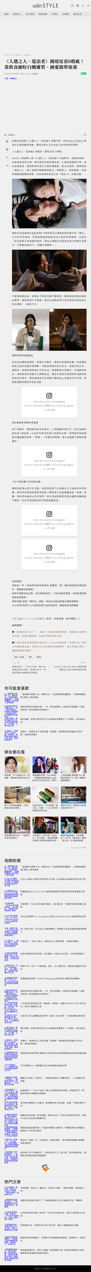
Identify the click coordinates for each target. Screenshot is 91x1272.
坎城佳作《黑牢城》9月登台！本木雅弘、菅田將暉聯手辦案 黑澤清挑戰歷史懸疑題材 (45, 838)
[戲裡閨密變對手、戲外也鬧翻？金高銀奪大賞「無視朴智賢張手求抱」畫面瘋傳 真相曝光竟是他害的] (11, 1253)
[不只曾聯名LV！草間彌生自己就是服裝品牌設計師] (11, 1069)
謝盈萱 (39, 657)
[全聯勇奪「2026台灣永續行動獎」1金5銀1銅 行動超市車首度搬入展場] (11, 907)
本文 (16, 618)
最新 (6, 14)
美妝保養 (43, 14)
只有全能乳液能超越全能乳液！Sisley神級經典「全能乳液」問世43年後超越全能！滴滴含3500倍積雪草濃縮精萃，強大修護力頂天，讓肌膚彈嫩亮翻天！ (49, 646)
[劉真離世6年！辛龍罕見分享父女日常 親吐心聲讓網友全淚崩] (11, 1228)
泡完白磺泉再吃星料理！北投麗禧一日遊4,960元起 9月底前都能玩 (52, 953)
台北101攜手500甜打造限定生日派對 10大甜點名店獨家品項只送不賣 (53, 879)
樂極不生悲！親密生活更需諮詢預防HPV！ (73, 806)
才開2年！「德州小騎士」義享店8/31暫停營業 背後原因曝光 (49, 941)
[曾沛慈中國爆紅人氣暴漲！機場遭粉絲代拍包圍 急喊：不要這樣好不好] (11, 1106)
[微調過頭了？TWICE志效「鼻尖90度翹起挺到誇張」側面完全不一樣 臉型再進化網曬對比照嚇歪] (11, 1094)
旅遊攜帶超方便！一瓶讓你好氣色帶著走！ (17, 836)
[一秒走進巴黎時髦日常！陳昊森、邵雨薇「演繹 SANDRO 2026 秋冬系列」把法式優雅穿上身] (11, 1007)
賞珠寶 (65, 14)
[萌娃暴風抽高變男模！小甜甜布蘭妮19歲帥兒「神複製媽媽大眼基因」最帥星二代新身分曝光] (11, 1131)
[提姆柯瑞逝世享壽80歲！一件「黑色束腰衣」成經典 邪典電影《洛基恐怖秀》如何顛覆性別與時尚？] (11, 710)
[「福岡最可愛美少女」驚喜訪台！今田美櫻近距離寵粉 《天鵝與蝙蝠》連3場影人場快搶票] (11, 697)
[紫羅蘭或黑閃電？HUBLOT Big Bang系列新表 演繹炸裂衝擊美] (11, 982)
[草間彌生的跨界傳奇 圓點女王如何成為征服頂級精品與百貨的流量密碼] (11, 1056)
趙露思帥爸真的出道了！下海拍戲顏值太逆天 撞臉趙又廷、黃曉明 (51, 1200)
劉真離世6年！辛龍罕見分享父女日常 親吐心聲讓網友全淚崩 (49, 1225)
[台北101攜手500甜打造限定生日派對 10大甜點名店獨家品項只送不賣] (11, 882)
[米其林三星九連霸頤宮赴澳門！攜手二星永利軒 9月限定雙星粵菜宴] (11, 1019)
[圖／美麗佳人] (45, 104)
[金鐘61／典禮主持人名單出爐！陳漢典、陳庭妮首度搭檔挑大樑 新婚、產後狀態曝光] (11, 735)
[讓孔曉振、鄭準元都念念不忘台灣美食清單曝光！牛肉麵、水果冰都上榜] (11, 722)
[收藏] (7, 157)
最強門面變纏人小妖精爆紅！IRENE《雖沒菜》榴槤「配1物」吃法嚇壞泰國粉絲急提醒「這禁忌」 (73, 838)
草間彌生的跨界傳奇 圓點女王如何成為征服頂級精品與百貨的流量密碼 (53, 1053)
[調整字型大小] (7, 165)
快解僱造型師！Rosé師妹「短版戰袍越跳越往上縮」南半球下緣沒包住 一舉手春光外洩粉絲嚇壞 (45, 778)
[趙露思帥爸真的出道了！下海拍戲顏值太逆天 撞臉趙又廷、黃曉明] (11, 1204)
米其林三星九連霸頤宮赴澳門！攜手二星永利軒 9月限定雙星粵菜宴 (52, 1015)
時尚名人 (17, 14)
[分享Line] (7, 149)
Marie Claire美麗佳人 (34, 618)
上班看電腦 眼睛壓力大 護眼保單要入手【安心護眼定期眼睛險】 (73, 778)
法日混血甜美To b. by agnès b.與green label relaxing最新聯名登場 (53, 916)
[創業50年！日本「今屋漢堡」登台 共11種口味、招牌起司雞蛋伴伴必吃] (11, 969)
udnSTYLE (8, 55)
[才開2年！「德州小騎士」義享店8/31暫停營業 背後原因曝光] (11, 944)
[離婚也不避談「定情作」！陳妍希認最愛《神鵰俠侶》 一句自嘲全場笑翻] (11, 1081)
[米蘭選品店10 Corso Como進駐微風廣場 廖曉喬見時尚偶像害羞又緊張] (11, 895)
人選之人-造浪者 (19, 657)
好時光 (55, 14)
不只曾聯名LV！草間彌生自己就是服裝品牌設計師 (43, 1065)
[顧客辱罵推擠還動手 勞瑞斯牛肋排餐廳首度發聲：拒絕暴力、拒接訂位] (11, 1241)
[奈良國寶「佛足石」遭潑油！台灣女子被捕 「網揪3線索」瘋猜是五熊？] (11, 1191)
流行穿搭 (30, 14)
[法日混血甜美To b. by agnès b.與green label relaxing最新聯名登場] (11, 920)
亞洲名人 (27, 55)
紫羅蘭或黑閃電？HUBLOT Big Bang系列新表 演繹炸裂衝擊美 (49, 978)
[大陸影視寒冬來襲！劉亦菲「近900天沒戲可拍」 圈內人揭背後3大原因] (11, 1216)
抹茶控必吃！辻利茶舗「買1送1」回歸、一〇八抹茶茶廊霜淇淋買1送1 (45, 808)
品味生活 (77, 14)
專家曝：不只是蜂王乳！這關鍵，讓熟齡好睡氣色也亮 (17, 776)
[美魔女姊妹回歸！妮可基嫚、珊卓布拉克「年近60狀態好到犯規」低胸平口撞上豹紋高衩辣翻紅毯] (11, 1118)
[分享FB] (7, 141)
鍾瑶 (30, 657)
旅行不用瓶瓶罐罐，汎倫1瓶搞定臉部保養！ (16, 806)
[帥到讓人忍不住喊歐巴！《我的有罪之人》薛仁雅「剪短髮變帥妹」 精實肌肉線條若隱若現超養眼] (11, 1156)
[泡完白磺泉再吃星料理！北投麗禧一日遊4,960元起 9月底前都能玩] (11, 957)
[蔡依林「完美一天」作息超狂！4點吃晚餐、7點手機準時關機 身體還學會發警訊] (11, 1143)
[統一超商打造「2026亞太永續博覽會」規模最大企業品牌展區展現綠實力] (11, 932)
